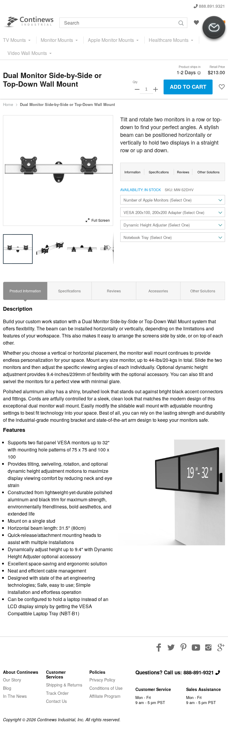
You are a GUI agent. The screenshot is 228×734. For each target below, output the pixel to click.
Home (8, 104)
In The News (15, 696)
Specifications (69, 290)
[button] (97, 219)
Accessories (158, 290)
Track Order (57, 693)
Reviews (114, 290)
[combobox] (123, 23)
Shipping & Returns (64, 685)
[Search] (181, 23)
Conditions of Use (106, 688)
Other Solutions (202, 290)
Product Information (25, 290)
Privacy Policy (102, 680)
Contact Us (56, 701)
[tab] (25, 291)
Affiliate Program (105, 696)
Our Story (12, 680)
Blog (7, 688)
